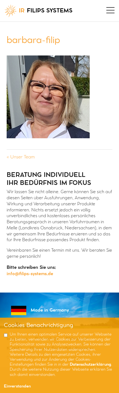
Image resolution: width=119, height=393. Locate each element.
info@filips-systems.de (30, 274)
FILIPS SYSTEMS (46, 11)
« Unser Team (21, 157)
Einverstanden (17, 386)
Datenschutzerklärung (90, 365)
